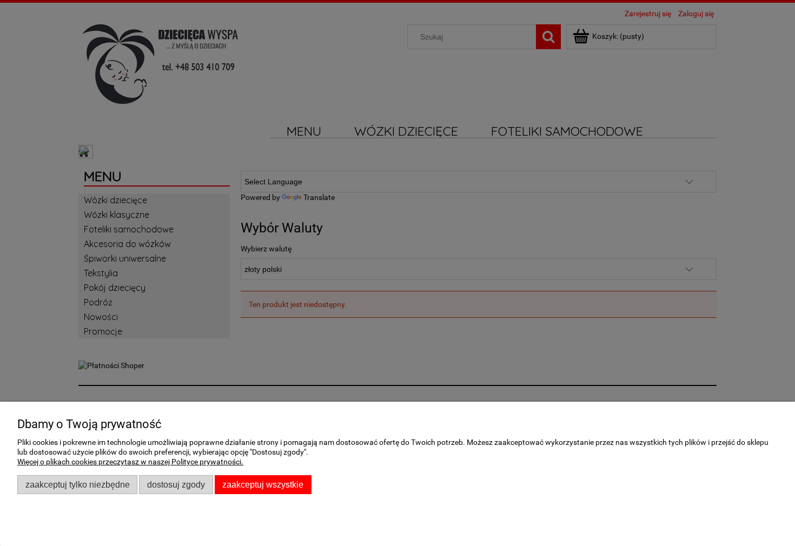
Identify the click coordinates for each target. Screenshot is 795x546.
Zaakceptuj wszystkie (262, 484)
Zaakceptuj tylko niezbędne (77, 484)
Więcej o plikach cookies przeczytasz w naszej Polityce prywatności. (130, 461)
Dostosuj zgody (176, 484)
